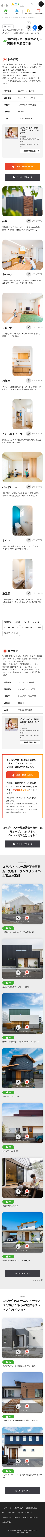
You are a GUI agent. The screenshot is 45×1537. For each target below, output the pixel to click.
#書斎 (39, 627)
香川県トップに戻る (22, 1274)
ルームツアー (27, 922)
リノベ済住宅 (28, 13)
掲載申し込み (18, 1508)
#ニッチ (26, 622)
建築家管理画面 (31, 1508)
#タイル (36, 622)
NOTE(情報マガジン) (30, 1517)
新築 (5, 13)
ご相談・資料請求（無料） (25, 166)
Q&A (4, 1513)
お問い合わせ (6, 1517)
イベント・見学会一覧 (24, 177)
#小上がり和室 (27, 627)
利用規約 (11, 1513)
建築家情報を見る (30, 151)
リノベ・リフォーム (39, 13)
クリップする (37, 221)
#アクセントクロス (11, 627)
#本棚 (18, 622)
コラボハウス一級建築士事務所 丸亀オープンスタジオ (22, 33)
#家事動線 (8, 622)
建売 (17, 13)
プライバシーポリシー (25, 1513)
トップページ (6, 1508)
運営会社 (17, 1517)
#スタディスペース (11, 633)
